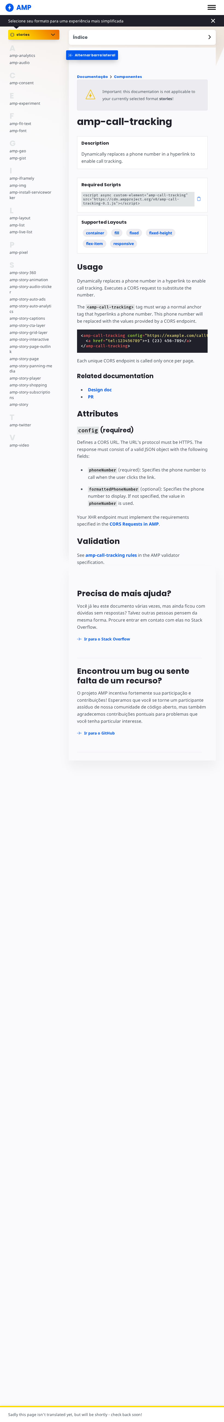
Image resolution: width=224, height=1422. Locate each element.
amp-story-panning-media (31, 368)
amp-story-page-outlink (30, 349)
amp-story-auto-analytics (30, 308)
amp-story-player (25, 378)
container (95, 232)
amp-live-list (21, 231)
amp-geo (18, 150)
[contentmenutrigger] (142, 37)
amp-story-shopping (28, 384)
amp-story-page (24, 358)
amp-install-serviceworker (30, 195)
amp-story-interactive (29, 339)
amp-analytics (22, 55)
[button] (212, 7)
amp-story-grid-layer (29, 332)
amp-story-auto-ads (28, 299)
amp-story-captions (27, 318)
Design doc (100, 390)
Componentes (128, 76)
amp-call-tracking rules (111, 555)
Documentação (92, 76)
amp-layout (20, 217)
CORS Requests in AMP (134, 524)
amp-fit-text (20, 123)
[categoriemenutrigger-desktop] (92, 55)
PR (91, 397)
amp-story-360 (23, 272)
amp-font (18, 130)
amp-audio (20, 62)
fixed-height (160, 232)
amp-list (17, 225)
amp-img (18, 185)
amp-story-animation (29, 279)
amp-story (19, 404)
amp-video (19, 445)
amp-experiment (25, 103)
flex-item (94, 243)
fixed (134, 232)
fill (116, 232)
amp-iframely (22, 178)
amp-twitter (20, 424)
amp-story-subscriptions (30, 394)
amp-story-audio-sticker (31, 289)
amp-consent (22, 82)
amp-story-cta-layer (27, 325)
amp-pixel (19, 252)
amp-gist (18, 158)
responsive (123, 243)
